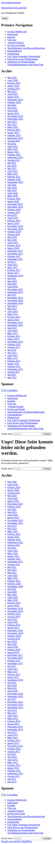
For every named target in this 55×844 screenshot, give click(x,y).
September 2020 (15, 182)
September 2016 (15, 275)
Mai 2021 (12, 168)
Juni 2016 (12, 281)
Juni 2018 (12, 237)
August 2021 (13, 160)
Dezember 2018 (15, 226)
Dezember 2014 (15, 297)
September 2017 (15, 259)
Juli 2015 (11, 295)
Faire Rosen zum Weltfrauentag (22, 59)
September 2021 (15, 157)
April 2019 (12, 218)
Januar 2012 (13, 363)
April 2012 (12, 355)
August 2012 (13, 347)
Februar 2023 (13, 130)
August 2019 (13, 212)
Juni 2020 (12, 187)
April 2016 (12, 286)
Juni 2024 (12, 108)
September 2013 (15, 325)
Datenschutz (13, 53)
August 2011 (13, 372)
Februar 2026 (13, 83)
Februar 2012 (13, 361)
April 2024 (12, 110)
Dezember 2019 (15, 204)
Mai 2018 (12, 240)
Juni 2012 (12, 352)
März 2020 (12, 196)
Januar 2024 (13, 113)
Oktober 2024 (14, 102)
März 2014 (12, 314)
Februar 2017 (13, 270)
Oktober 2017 (14, 256)
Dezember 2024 (15, 99)
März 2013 (12, 333)
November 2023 (15, 116)
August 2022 (13, 141)
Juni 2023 (12, 121)
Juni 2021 (12, 165)
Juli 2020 (11, 185)
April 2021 (12, 171)
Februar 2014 (13, 317)
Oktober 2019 (14, 209)
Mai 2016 (12, 284)
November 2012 (15, 341)
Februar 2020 (13, 198)
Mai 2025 (12, 91)
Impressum (12, 34)
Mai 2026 (12, 77)
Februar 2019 (13, 220)
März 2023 (12, 127)
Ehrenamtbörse (14, 51)
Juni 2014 (12, 306)
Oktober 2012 (14, 344)
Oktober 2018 (14, 231)
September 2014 (15, 303)
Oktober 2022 (14, 135)
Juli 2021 (11, 163)
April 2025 (12, 94)
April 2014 (12, 311)
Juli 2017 (11, 262)
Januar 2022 (13, 152)
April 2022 (12, 146)
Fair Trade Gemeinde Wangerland (23, 56)
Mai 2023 (12, 124)
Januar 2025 (13, 97)
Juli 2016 (11, 278)
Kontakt (11, 37)
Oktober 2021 (14, 154)
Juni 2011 (12, 377)
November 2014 (15, 300)
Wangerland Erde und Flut (14, 7)
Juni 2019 (12, 215)
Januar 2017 (13, 273)
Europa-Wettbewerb (17, 31)
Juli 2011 (11, 374)
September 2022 (15, 138)
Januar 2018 (13, 248)
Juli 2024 (11, 105)
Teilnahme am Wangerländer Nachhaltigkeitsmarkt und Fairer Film (25, 63)
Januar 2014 (13, 319)
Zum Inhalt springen (11, 2)
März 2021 (12, 174)
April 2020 (12, 193)
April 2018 (12, 242)
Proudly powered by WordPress (16, 841)
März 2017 (12, 267)
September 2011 (15, 369)
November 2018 (15, 229)
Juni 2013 (12, 328)
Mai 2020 (12, 190)
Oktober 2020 (14, 179)
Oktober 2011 (14, 366)
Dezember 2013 (15, 322)
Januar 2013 (13, 339)
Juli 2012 (11, 350)
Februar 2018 (13, 245)
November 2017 (15, 253)
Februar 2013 (13, 336)
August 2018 (13, 234)
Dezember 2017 (15, 251)
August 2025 (13, 88)
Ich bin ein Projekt (16, 45)
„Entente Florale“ (15, 42)
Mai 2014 (12, 308)
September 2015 (15, 292)
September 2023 (15, 119)
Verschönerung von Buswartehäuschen (26, 48)
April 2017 (12, 264)
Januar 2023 (13, 132)
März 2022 (12, 149)
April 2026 (12, 80)
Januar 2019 (13, 223)
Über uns (11, 40)
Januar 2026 (13, 86)
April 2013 (12, 330)
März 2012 (12, 358)
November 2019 (15, 207)
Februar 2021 (13, 176)
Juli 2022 (11, 143)
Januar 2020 (13, 201)
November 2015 (15, 289)
